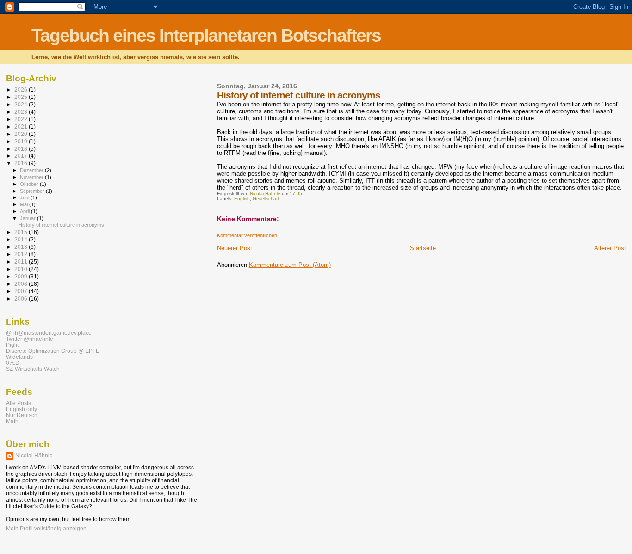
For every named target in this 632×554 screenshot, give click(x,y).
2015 (21, 232)
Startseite (423, 248)
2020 (21, 134)
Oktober (30, 184)
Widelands (19, 357)
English (242, 198)
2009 (21, 276)
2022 (21, 119)
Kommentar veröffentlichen (247, 235)
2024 (21, 104)
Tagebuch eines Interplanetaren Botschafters (206, 35)
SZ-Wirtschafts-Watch (33, 369)
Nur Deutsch (21, 415)
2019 (21, 141)
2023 (21, 112)
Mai (24, 204)
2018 (21, 149)
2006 (21, 298)
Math (12, 421)
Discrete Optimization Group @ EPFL (52, 351)
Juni (25, 197)
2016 (21, 163)
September (33, 191)
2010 (21, 269)
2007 (21, 291)
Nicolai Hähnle (34, 455)
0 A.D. (13, 363)
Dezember (32, 170)
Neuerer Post (234, 248)
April (25, 211)
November (32, 177)
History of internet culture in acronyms (61, 225)
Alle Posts (18, 403)
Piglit (12, 345)
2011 (21, 262)
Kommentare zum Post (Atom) (290, 264)
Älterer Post (610, 248)
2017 (21, 156)
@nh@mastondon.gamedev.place (49, 333)
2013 (21, 247)
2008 (21, 284)
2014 (21, 239)
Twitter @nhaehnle (29, 339)
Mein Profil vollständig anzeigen (46, 528)
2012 (21, 254)
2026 (21, 89)
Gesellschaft (266, 198)
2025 (21, 97)
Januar (28, 218)
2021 (21, 126)
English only (21, 409)
